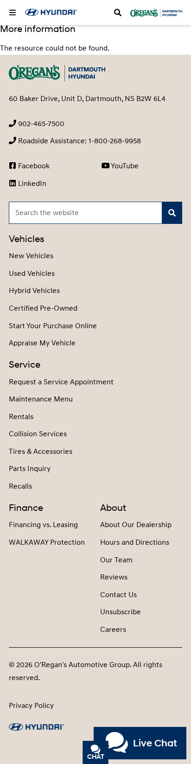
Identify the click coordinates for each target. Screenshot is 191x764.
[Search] (172, 213)
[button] (12, 12)
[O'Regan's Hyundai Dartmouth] (51, 12)
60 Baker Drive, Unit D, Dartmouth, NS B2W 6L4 (87, 98)
